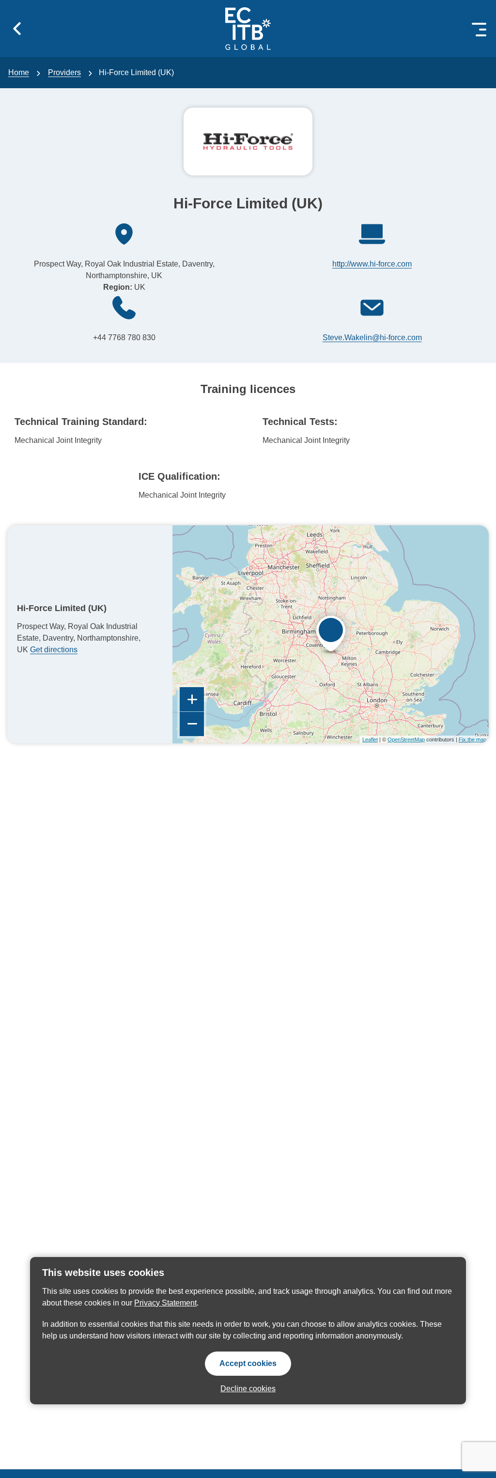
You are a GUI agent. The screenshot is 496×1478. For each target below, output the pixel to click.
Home (18, 72)
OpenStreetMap (406, 739)
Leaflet (370, 739)
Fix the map (472, 739)
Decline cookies (248, 1388)
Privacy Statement (165, 1303)
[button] (17, 28)
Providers (64, 72)
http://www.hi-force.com (372, 264)
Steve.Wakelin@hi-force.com (372, 337)
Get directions (54, 649)
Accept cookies (248, 1363)
